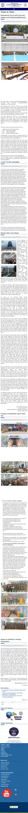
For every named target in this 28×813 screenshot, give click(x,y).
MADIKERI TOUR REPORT (9, 694)
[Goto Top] (14, 810)
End (2, 704)
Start (3, 702)
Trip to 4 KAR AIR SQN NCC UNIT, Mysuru (12, 693)
